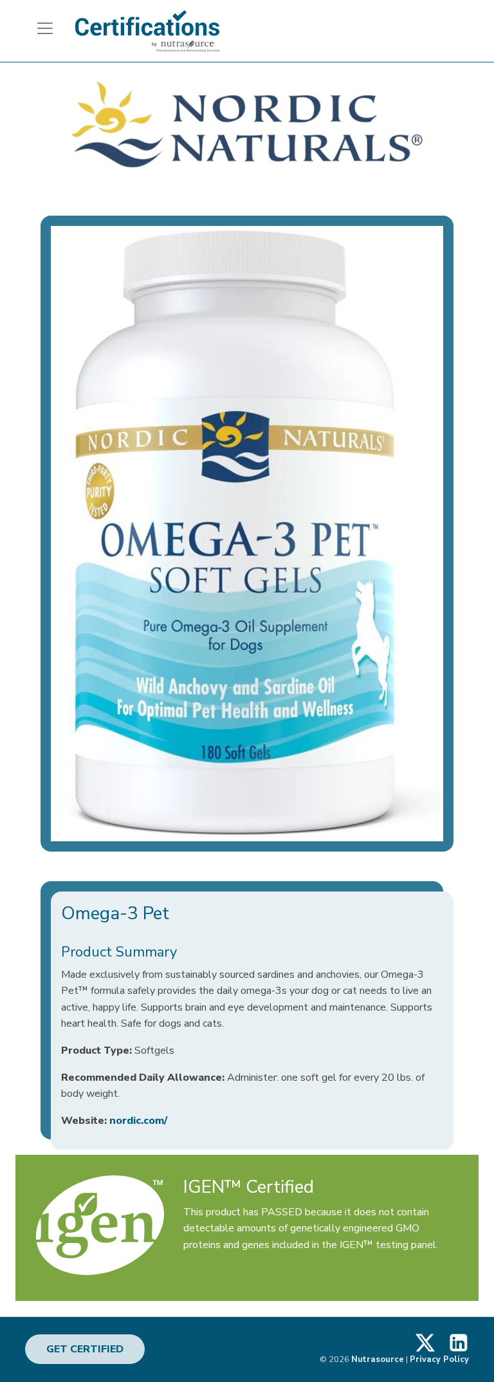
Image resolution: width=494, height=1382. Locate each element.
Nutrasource (377, 1359)
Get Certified (85, 1349)
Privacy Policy (439, 1359)
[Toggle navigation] (40, 28)
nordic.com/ (138, 1121)
